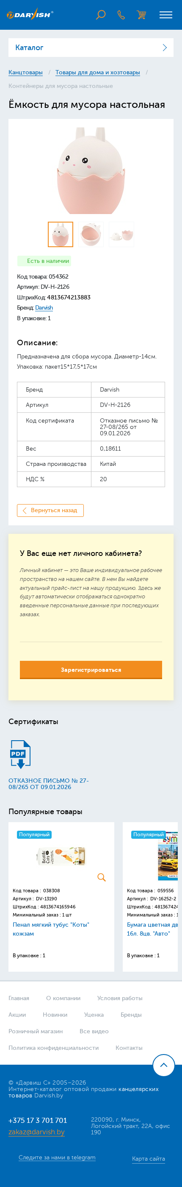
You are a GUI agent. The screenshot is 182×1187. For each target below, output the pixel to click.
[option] (91, 170)
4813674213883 (69, 297)
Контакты (129, 1048)
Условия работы (120, 998)
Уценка (94, 1015)
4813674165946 (58, 907)
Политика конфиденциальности (53, 1048)
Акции (17, 1015)
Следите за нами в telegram (57, 1157)
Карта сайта (148, 1159)
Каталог (29, 47)
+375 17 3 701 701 (37, 1121)
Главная (18, 998)
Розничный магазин (35, 1031)
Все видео (94, 1031)
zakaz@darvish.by (36, 1132)
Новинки (55, 1015)
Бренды (131, 1015)
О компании (63, 998)
